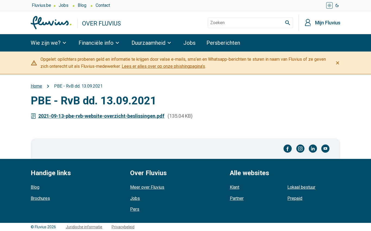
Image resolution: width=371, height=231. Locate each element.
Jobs (63, 5)
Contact (103, 5)
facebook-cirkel (288, 149)
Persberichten (223, 43)
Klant (234, 187)
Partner (237, 198)
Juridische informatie (84, 227)
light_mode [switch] (329, 5)
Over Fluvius (101, 23)
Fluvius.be (41, 5)
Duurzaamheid (148, 43)
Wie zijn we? (46, 43)
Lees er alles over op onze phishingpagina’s (163, 66)
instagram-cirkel (300, 149)
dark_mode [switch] (337, 5)
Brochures (40, 198)
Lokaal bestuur (301, 187)
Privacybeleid (123, 227)
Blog (82, 5)
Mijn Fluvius (327, 22)
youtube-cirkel (325, 149)
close (337, 63)
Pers (134, 209)
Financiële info (96, 43)
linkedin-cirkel (313, 149)
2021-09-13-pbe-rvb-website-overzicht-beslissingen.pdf (101, 116)
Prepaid (294, 198)
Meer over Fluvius (147, 187)
